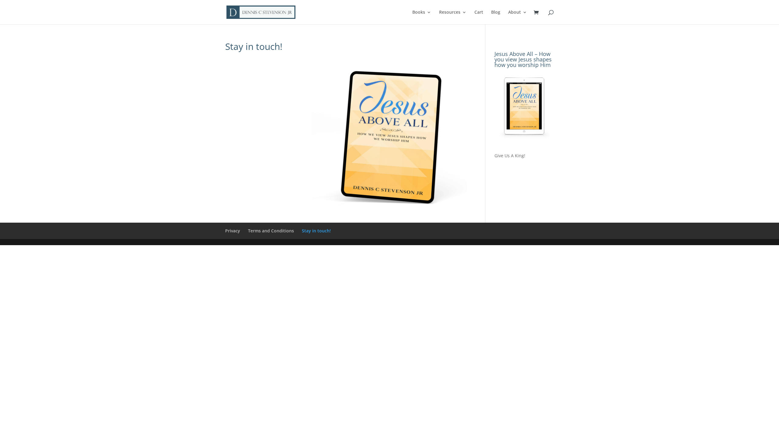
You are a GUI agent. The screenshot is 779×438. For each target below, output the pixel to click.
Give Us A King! (509, 155)
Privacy (232, 231)
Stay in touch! (316, 231)
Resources (449, 12)
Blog (495, 12)
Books (418, 12)
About (514, 12)
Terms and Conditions (271, 231)
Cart (478, 12)
